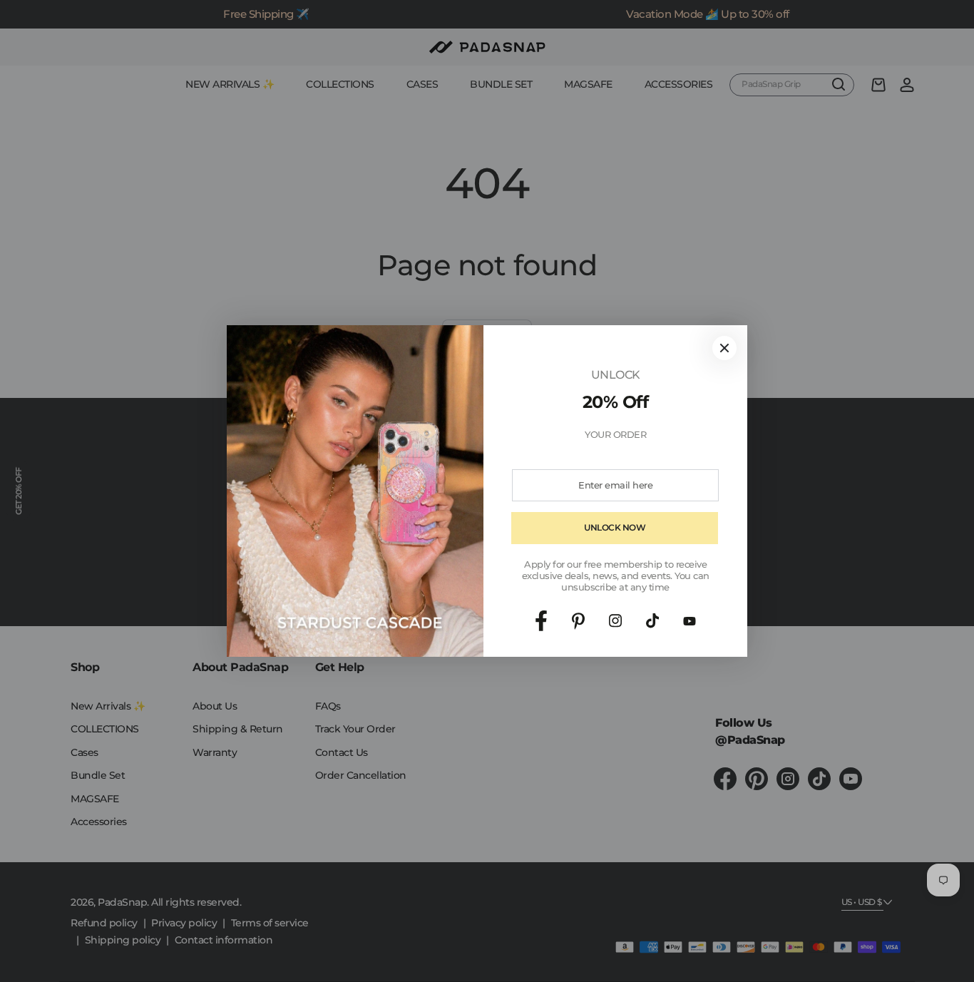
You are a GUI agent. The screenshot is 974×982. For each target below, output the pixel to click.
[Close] (724, 348)
